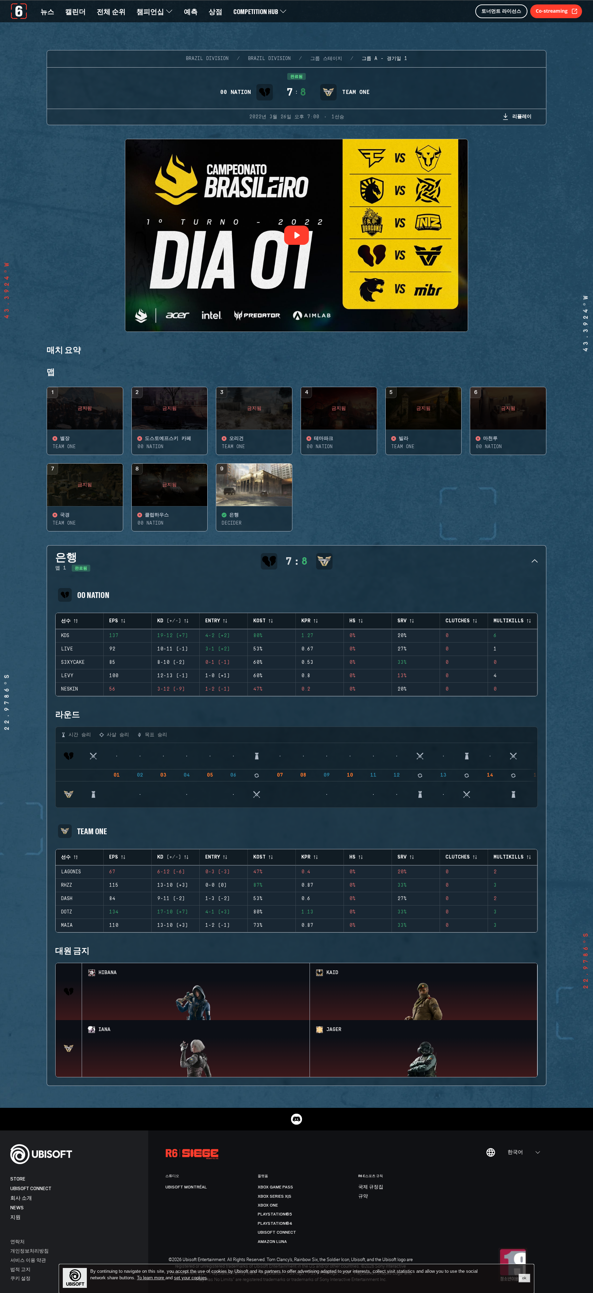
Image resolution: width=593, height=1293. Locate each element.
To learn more (151, 1277)
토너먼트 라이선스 (501, 11)
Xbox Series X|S (274, 1196)
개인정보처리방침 (29, 1250)
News (17, 1207)
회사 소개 (21, 1198)
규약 (363, 1196)
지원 (15, 1217)
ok (524, 1278)
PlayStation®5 (275, 1214)
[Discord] (296, 1119)
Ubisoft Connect (30, 1188)
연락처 (17, 1241)
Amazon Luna (272, 1241)
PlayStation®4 (275, 1223)
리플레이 (522, 116)
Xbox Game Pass (275, 1187)
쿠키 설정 (20, 1278)
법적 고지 (20, 1269)
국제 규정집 (370, 1187)
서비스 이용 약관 (28, 1260)
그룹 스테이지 (326, 58)
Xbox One (268, 1205)
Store (17, 1179)
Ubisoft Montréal (186, 1187)
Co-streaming (552, 11)
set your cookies (190, 1278)
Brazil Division (207, 58)
